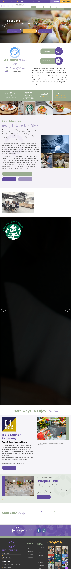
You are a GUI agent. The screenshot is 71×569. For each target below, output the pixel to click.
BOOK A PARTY (44, 98)
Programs (30, 548)
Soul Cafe (40, 562)
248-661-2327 (45, 96)
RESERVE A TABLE (29, 31)
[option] (35, 26)
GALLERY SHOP (55, 1)
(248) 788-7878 (7, 559)
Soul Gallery (41, 559)
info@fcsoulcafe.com (60, 97)
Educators (30, 554)
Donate (30, 560)
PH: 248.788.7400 (60, 95)
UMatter (40, 552)
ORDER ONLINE (14, 31)
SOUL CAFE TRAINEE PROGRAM (17, 173)
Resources (30, 557)
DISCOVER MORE (9, 467)
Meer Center (41, 547)
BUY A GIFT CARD (45, 31)
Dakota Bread (41, 565)
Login (29, 562)
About (29, 546)
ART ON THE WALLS (9, 179)
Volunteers (30, 551)
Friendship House (40, 556)
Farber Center (41, 550)
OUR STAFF (25, 179)
